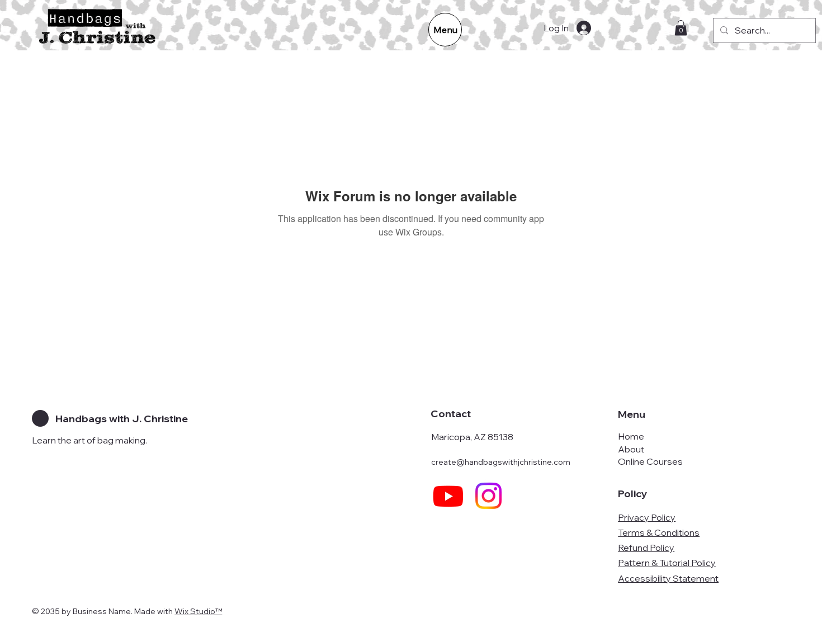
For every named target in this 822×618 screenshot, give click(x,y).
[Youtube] (448, 495)
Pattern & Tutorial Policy (667, 562)
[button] (680, 27)
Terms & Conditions (659, 532)
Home (631, 436)
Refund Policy (646, 547)
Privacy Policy (646, 517)
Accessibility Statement (668, 578)
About (631, 449)
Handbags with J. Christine (121, 418)
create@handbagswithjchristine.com (500, 462)
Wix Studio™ (198, 611)
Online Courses (650, 461)
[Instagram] (488, 495)
